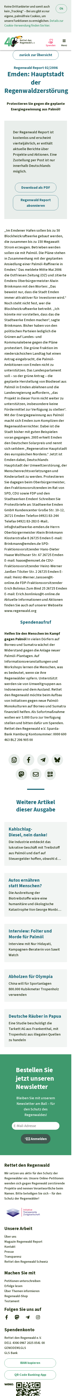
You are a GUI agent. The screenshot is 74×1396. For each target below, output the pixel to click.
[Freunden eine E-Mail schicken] (35, 774)
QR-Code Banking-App (30, 1375)
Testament (11, 1301)
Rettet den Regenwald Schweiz (26, 1261)
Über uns (10, 1236)
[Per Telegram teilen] (43, 760)
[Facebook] (6, 1318)
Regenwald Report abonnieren (35, 203)
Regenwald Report (23, 1241)
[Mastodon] (17, 1318)
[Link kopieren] (14, 760)
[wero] (8, 1384)
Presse (9, 1252)
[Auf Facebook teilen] (28, 760)
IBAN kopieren (30, 1363)
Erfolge (13, 1286)
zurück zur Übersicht (35, 54)
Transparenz (12, 1256)
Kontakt (9, 1246)
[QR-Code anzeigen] (50, 774)
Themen (22, 1291)
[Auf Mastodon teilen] (21, 774)
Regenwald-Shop (16, 1296)
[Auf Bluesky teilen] (57, 760)
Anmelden (38, 1138)
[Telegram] (27, 1318)
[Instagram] (38, 1318)
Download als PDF (35, 187)
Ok (61, 8)
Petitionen (22, 1281)
